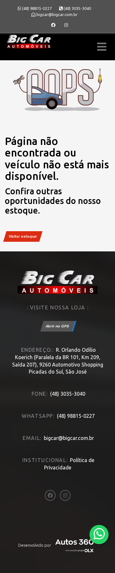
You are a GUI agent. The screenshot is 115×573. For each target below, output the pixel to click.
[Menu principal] (101, 46)
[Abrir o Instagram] (66, 25)
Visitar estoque (23, 236)
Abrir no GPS (57, 326)
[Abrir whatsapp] (99, 534)
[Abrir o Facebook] (53, 25)
